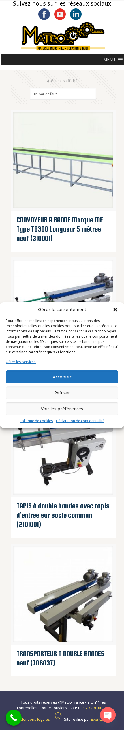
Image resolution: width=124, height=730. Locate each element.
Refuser (62, 393)
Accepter (62, 377)
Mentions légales (35, 719)
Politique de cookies (36, 420)
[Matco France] (63, 36)
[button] (115, 309)
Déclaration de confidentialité (80, 420)
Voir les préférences (62, 408)
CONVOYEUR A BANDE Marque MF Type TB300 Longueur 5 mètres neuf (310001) (59, 229)
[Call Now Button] (14, 718)
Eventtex (98, 719)
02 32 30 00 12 (95, 707)
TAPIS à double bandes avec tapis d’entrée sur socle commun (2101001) (63, 515)
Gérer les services (21, 361)
